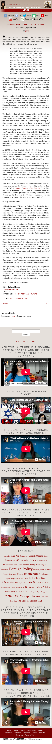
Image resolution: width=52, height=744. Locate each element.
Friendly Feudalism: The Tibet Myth (28, 188)
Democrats (17, 565)
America (7, 556)
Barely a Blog (31, 730)
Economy (40, 565)
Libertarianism (10, 582)
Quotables (26, 732)
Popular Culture (29, 294)
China (17, 294)
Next (48, 304)
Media (32, 582)
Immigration (32, 573)
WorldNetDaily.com (11, 289)
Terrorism (13, 601)
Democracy (8, 565)
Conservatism (11, 560)
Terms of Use (29, 735)
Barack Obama (36, 555)
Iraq (12, 578)
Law (26, 578)
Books (16, 730)
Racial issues (13, 596)
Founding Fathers (39, 570)
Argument (24, 556)
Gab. (38, 16)
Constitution (23, 560)
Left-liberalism (37, 578)
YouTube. (16, 19)
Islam (16, 578)
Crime (33, 560)
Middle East (40, 583)
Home (9, 730)
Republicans (31, 596)
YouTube (42, 732)
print (27, 31)
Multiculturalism (5, 587)
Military (47, 583)
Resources (19, 735)
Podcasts (18, 732)
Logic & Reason (23, 583)
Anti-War (15, 556)
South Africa (45, 596)
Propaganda (44, 592)
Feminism (4, 570)
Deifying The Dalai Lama (27, 24)
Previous (4, 303)
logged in (13, 316)
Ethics (47, 565)
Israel (20, 578)
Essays (22, 730)
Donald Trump (29, 565)
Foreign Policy (21, 569)
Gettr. (46, 16)
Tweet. (29, 16)
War (40, 600)
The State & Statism (27, 600)
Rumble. (27, 19)
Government (12, 574)
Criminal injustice (42, 560)
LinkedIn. (10, 16)
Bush (45, 556)
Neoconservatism (33, 587)
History (20, 574)
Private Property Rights (33, 592)
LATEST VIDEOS (26, 341)
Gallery (34, 732)
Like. (20, 16)
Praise (40, 730)
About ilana (8, 732)
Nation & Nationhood (18, 587)
